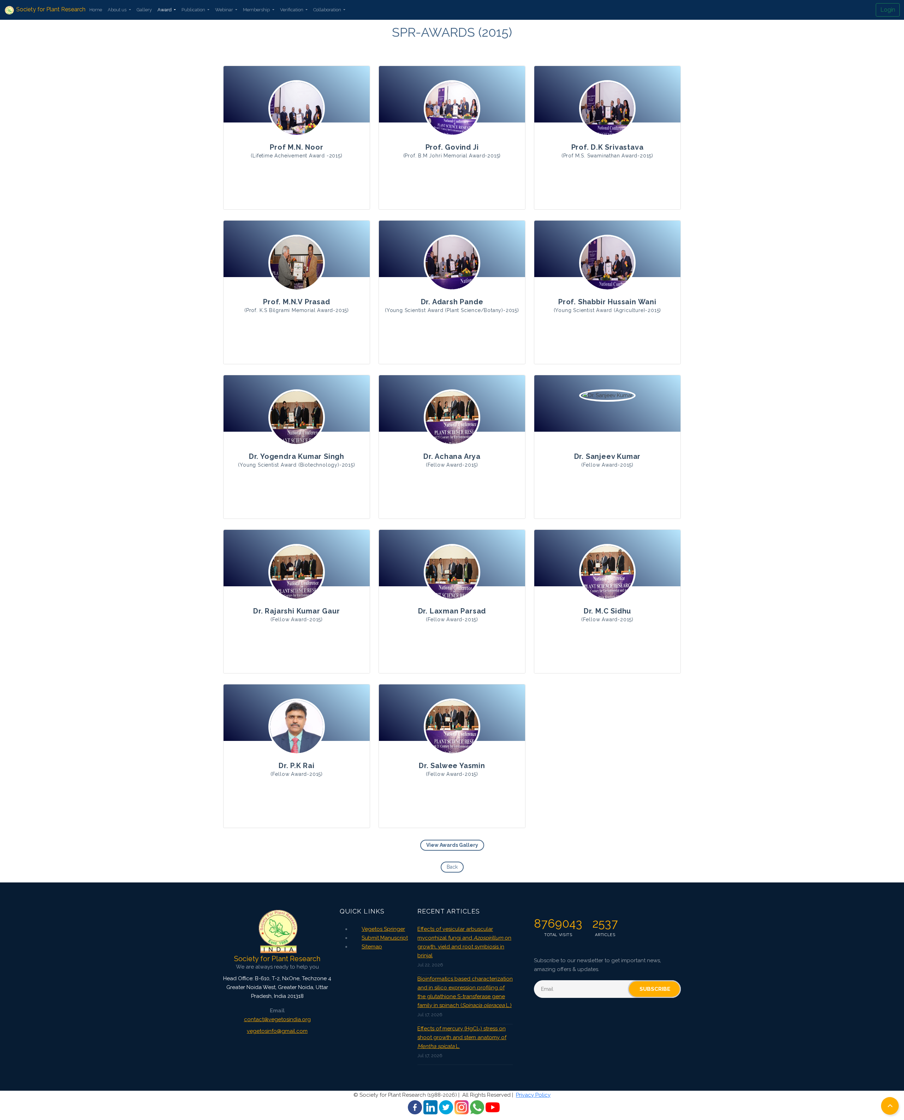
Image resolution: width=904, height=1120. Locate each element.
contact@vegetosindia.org (277, 1019)
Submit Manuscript (385, 938)
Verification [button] (292, 9)
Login (887, 9)
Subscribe (655, 989)
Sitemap (372, 947)
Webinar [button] (224, 9)
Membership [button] (257, 9)
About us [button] (117, 9)
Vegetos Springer (383, 929)
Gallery (144, 9)
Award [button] (165, 9)
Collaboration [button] (327, 9)
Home (95, 9)
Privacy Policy (533, 1095)
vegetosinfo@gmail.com (277, 1031)
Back (452, 867)
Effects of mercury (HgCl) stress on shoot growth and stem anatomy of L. (461, 1037)
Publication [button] (194, 9)
